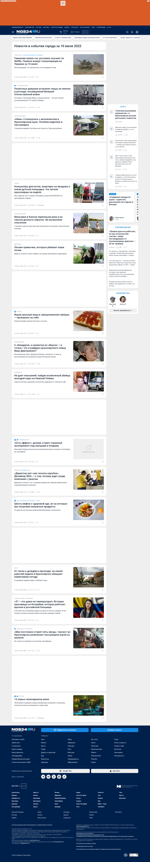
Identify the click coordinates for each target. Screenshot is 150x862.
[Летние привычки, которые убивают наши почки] (88, 253)
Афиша (66, 27)
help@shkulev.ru (25, 843)
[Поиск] (127, 32)
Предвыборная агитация (21, 759)
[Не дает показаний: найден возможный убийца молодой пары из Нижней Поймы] (88, 381)
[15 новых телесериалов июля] (88, 705)
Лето (69, 749)
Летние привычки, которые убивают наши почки (39, 249)
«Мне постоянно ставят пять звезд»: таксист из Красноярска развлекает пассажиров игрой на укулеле (42, 635)
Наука (70, 756)
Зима (70, 739)
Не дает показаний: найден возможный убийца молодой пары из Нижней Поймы (42, 377)
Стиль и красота (120, 743)
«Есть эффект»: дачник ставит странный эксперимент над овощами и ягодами (38, 444)
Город (43, 749)
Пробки (75, 32)
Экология (117, 749)
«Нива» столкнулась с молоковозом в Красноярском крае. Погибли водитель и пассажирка (38, 122)
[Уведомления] (132, 32)
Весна (43, 746)
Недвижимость (17, 27)
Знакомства (29, 27)
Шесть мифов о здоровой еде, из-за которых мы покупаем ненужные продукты (40, 505)
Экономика (118, 752)
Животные (45, 759)
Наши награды (17, 749)
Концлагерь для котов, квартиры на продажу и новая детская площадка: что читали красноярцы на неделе (42, 189)
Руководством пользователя (84, 833)
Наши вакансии (17, 752)
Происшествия (96, 749)
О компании (16, 746)
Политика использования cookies (86, 843)
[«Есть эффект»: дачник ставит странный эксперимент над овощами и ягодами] (88, 449)
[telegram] (43, 777)
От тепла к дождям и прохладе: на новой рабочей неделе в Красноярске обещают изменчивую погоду (38, 574)
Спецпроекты (119, 756)
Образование (72, 762)
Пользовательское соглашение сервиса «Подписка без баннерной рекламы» (98, 849)
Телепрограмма (57, 27)
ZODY (93, 27)
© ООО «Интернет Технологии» (21, 855)
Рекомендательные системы (84, 846)
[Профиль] (137, 32)
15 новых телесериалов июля (31, 699)
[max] (59, 777)
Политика (94, 746)
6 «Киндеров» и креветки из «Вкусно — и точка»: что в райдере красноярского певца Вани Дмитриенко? (40, 348)
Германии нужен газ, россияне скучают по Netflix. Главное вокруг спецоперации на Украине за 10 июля (39, 61)
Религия (94, 759)
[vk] (48, 777)
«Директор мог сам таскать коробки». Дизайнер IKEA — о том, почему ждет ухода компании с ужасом (39, 476)
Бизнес (43, 743)
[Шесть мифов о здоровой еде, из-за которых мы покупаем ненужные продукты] (88, 510)
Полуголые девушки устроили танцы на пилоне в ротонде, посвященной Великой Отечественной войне (42, 91)
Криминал (71, 743)
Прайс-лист (16, 743)
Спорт (116, 739)
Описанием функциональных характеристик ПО (90, 835)
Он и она (94, 739)
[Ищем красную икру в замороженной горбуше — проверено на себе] (88, 321)
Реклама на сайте (18, 739)
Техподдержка (17, 756)
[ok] (54, 777)
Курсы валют (85, 27)
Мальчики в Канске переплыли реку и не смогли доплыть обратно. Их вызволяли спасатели (38, 219)
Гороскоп (74, 27)
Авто (43, 739)
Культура (71, 746)
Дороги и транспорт (48, 752)
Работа (93, 752)
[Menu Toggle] (13, 32)
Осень (93, 743)
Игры (109, 27)
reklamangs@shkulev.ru (82, 826)
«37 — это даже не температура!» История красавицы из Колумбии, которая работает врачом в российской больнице (39, 604)
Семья (93, 762)
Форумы (46, 27)
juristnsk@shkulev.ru (58, 842)
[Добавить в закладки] (102, 77)
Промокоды (101, 27)
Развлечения (96, 756)
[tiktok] (64, 777)
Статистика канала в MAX (21, 762)
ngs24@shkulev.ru (35, 840)
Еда (42, 756)
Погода (38, 27)
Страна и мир (119, 746)
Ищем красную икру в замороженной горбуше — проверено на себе (41, 316)
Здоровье (44, 762)
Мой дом (71, 752)
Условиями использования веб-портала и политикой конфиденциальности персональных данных (105, 836)
